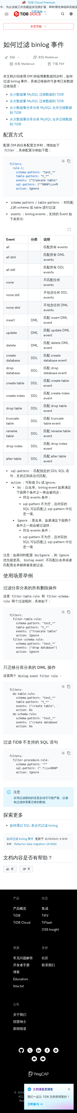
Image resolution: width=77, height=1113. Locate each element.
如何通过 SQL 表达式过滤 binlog (34, 825)
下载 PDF (58, 63)
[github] (21, 1050)
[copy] (69, 161)
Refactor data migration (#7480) (35, 844)
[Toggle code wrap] (63, 161)
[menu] (6, 14)
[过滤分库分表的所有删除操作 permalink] (59, 588)
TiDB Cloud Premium (41, 2)
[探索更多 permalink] (26, 815)
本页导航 (36, 26)
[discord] (34, 1059)
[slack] (56, 1050)
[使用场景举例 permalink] (36, 575)
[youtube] (43, 1059)
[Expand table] (69, 229)
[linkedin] (38, 1050)
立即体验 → (38, 11)
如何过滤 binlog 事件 (20, 838)
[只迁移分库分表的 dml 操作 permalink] (58, 667)
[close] (69, 1089)
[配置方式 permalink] (26, 134)
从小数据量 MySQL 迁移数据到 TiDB (37, 94)
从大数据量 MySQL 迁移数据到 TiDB (37, 101)
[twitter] (30, 1050)
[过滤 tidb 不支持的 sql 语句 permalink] (61, 742)
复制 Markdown (48, 57)
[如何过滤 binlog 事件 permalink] (67, 44)
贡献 (12, 57)
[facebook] (47, 1050)
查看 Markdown (25, 63)
